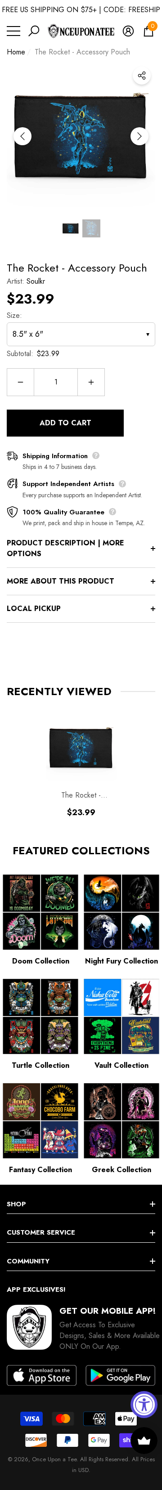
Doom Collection (40, 961)
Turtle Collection (40, 1065)
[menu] (13, 31)
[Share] (142, 76)
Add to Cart (65, 423)
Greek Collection (121, 1169)
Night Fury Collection (121, 961)
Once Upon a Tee (54, 1459)
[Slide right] (139, 136)
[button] (33, 31)
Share (142, 76)
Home (16, 52)
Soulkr (36, 281)
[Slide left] (23, 136)
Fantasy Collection (40, 1169)
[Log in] (128, 31)
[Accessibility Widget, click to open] (144, 1404)
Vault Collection (121, 1065)
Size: (14, 315)
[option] (81, 136)
